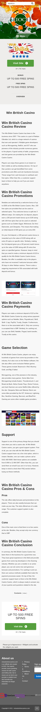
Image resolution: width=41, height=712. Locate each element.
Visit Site (18, 63)
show (24, 593)
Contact (25, 681)
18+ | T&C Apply (21, 69)
